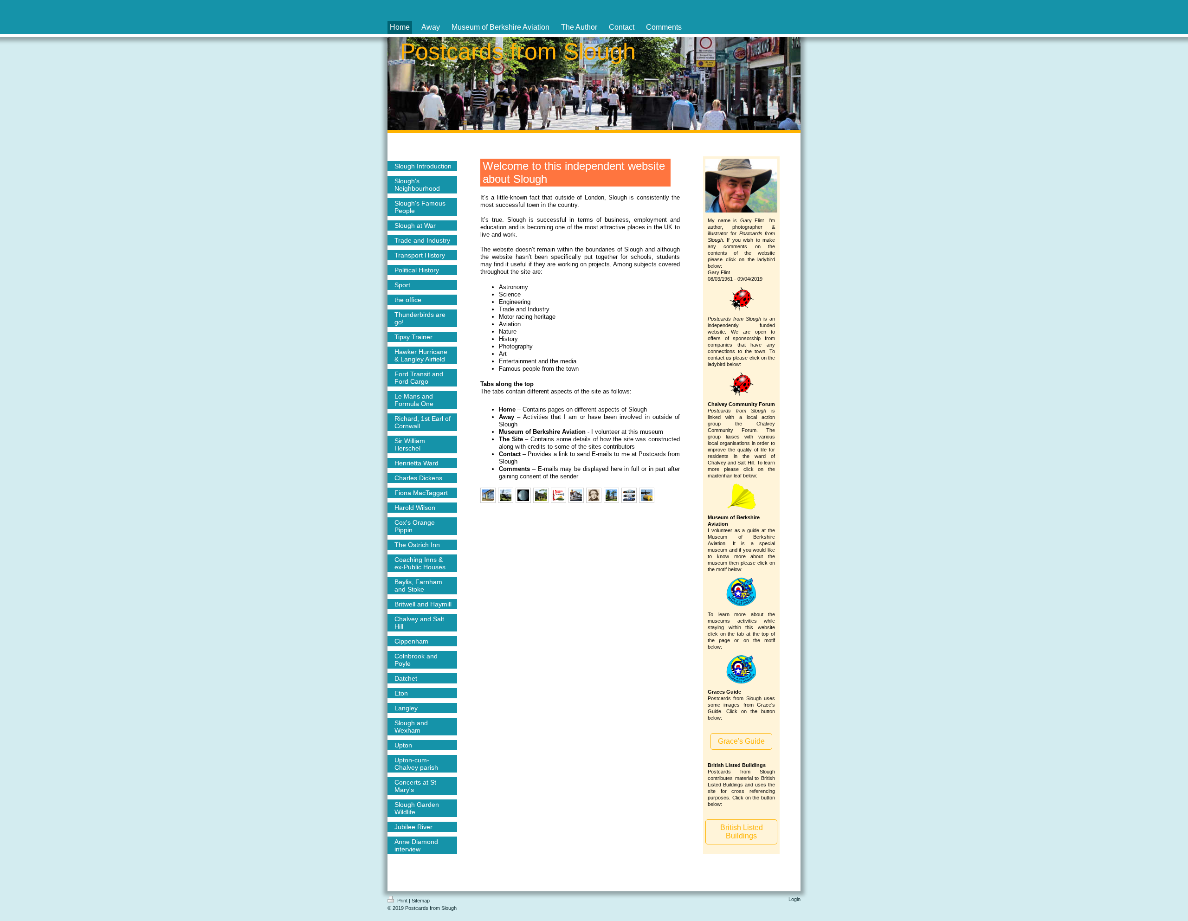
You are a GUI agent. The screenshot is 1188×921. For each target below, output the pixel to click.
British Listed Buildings (741, 832)
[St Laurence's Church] (541, 495)
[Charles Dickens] (594, 495)
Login (794, 899)
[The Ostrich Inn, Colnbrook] (576, 495)
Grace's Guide (741, 741)
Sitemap (421, 900)
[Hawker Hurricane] (505, 495)
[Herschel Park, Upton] (611, 495)
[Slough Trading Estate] (488, 495)
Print (402, 900)
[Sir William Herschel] (523, 495)
